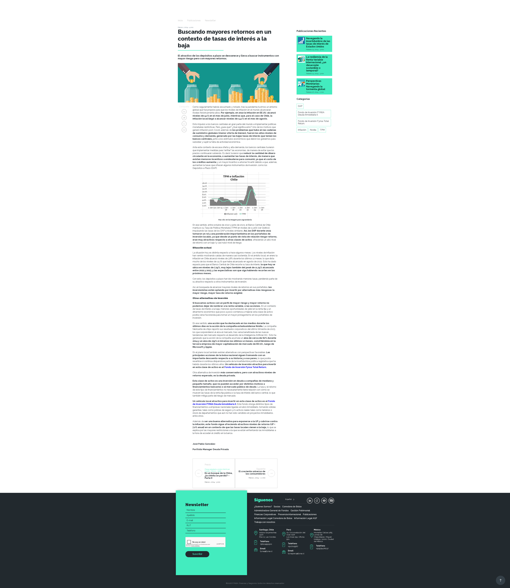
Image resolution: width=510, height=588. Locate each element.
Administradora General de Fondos (271, 510)
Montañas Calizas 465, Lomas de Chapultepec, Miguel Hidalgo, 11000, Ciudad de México (324, 536)
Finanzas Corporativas (265, 514)
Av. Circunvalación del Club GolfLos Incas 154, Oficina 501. (295, 535)
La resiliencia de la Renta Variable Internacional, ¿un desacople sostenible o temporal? (317, 63)
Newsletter (210, 20)
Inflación (302, 130)
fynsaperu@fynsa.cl (296, 553)
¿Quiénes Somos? (263, 506)
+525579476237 (322, 548)
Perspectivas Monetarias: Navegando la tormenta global (315, 85)
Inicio (180, 20)
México (317, 530)
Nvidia (313, 130)
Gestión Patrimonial (300, 510)
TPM (322, 130)
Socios (277, 506)
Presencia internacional (289, 514)
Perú (288, 530)
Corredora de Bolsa (291, 506)
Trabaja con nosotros (264, 522)
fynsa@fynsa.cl (266, 551)
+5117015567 (293, 546)
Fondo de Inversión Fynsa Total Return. (313, 122)
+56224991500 (266, 544)
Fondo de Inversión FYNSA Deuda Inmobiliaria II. (311, 113)
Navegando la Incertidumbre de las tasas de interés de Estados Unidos (318, 42)
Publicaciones (194, 20)
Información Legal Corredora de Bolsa (273, 518)
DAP (300, 106)
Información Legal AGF (305, 518)
